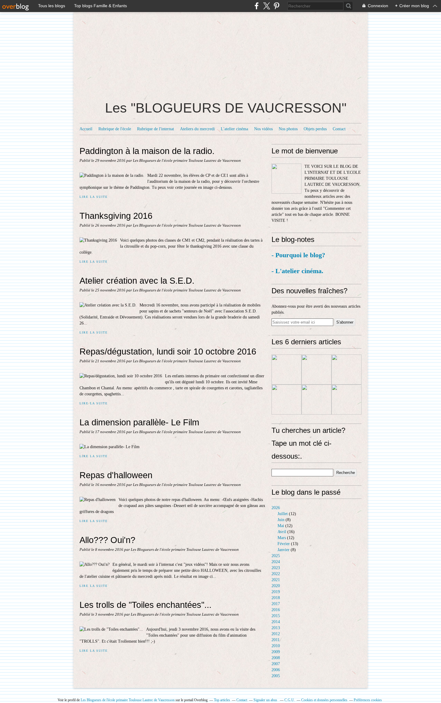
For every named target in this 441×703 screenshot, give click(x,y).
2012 (276, 634)
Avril (282, 532)
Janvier (284, 550)
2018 (276, 598)
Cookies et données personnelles (324, 700)
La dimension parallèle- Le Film (139, 422)
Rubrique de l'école (114, 129)
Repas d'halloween (116, 475)
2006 (276, 670)
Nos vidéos (263, 129)
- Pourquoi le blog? (299, 255)
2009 (276, 652)
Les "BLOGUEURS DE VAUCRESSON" (225, 108)
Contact (339, 129)
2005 (276, 676)
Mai (281, 525)
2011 (276, 640)
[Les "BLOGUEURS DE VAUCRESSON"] (287, 179)
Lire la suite (93, 196)
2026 (276, 507)
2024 (276, 562)
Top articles (222, 700)
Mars (282, 538)
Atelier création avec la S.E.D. (137, 280)
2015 (276, 616)
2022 (276, 574)
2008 (276, 658)
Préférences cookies (368, 700)
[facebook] (256, 5)
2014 (276, 622)
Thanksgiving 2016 (116, 216)
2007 (276, 664)
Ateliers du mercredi (197, 129)
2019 (276, 592)
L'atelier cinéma (234, 129)
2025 (276, 556)
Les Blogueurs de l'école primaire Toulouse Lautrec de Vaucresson (128, 700)
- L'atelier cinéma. (297, 271)
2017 (276, 604)
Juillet (283, 513)
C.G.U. (289, 700)
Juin (281, 519)
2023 (276, 568)
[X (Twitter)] (266, 5)
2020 (276, 586)
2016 (276, 610)
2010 (276, 646)
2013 (276, 628)
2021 (276, 580)
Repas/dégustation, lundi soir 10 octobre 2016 (168, 351)
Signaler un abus (266, 700)
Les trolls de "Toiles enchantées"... (146, 605)
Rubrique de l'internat (155, 129)
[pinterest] (276, 5)
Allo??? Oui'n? (107, 540)
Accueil (86, 129)
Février (284, 544)
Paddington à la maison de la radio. (147, 151)
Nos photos (288, 129)
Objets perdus (315, 129)
